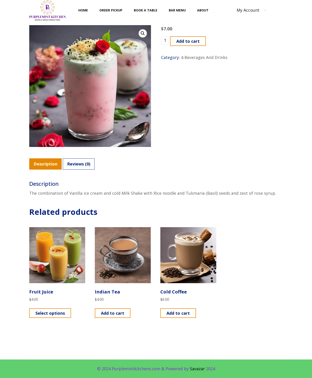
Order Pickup (110, 10)
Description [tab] (45, 164)
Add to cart (188, 41)
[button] (143, 33)
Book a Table (145, 10)
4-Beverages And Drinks (204, 57)
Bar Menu (177, 10)
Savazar (197, 368)
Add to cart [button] (112, 313)
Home (83, 10)
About (203, 10)
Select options (50, 313)
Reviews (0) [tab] (78, 164)
